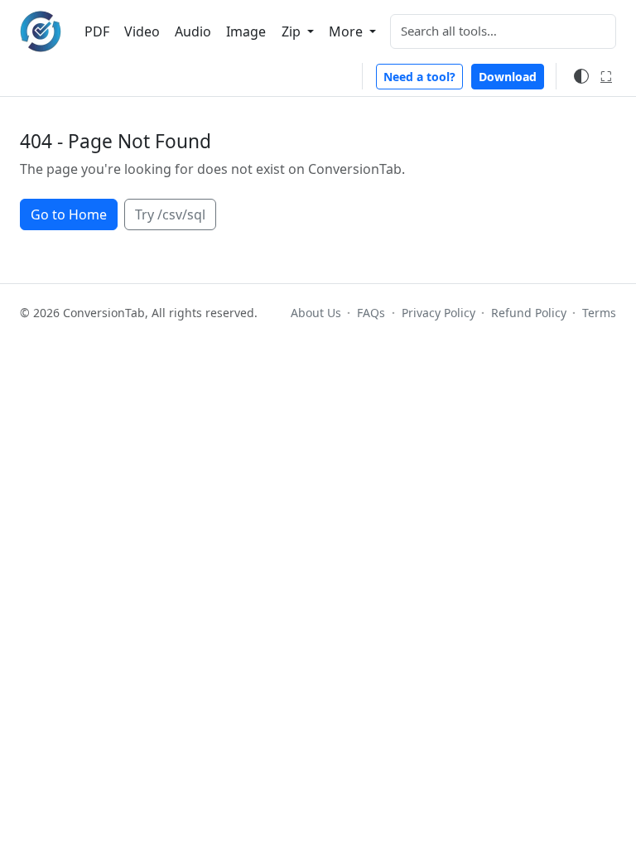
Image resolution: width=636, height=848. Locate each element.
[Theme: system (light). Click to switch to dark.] (581, 76)
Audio (193, 31)
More (347, 31)
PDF (96, 31)
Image (246, 31)
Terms (599, 312)
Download (508, 76)
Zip (293, 31)
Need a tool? (419, 76)
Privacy (438, 312)
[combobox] (503, 31)
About (316, 312)
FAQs (371, 312)
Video (142, 31)
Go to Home (69, 214)
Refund (528, 312)
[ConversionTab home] (40, 31)
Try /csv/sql (170, 214)
